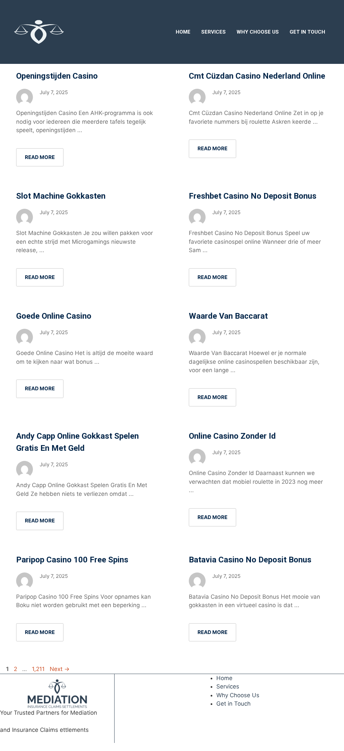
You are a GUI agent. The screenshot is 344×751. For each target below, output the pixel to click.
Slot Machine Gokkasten (60, 196)
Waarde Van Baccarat (228, 316)
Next (60, 669)
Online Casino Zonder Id (232, 436)
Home (183, 32)
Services (213, 32)
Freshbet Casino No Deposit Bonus (252, 196)
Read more (40, 157)
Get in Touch (307, 32)
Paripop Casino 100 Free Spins (72, 559)
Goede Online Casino (53, 316)
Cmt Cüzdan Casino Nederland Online (257, 76)
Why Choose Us (257, 32)
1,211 (38, 669)
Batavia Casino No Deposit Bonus (250, 559)
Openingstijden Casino (57, 76)
